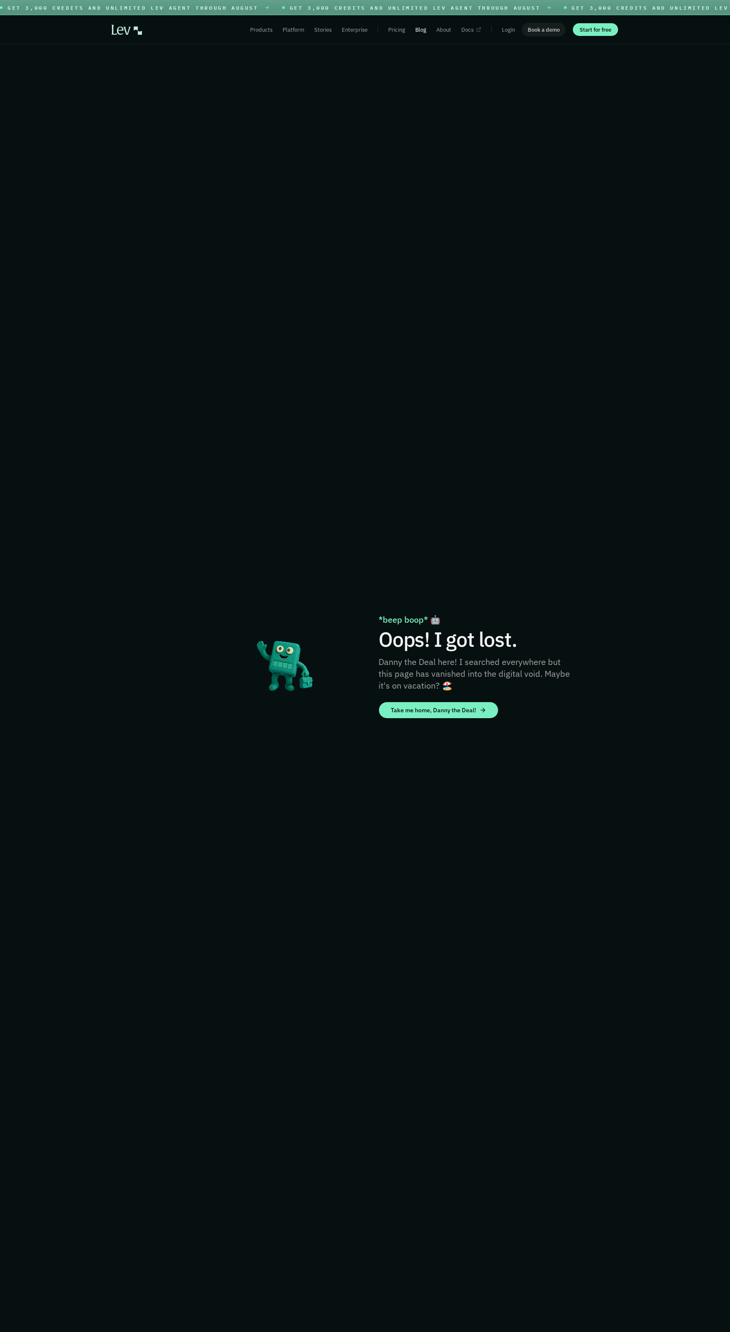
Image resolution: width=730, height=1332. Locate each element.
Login (508, 29)
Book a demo (544, 29)
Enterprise (355, 29)
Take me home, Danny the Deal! (433, 710)
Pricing (396, 29)
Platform (293, 29)
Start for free (595, 29)
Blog (420, 29)
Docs (467, 29)
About (443, 29)
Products (261, 29)
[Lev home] (127, 30)
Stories (323, 29)
